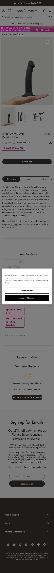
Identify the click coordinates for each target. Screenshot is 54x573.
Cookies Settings (27, 290)
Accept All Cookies (27, 298)
